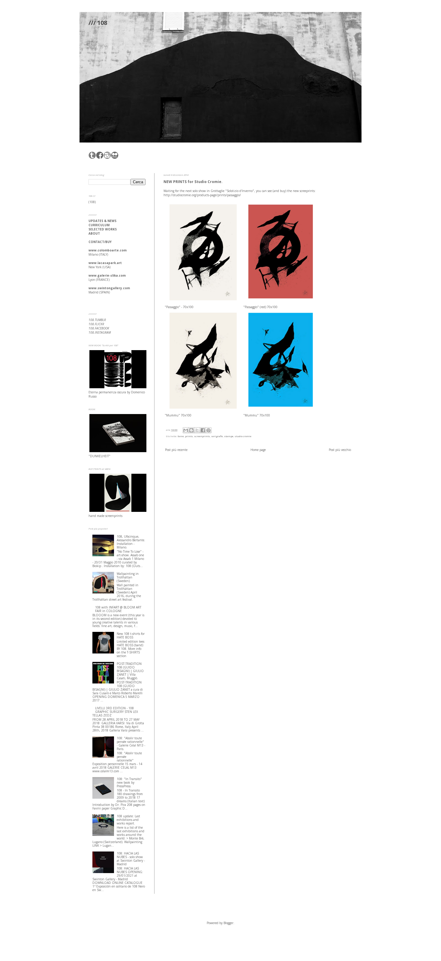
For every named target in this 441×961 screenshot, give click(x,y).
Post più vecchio (340, 450)
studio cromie (243, 436)
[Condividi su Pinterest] (209, 430)
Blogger (228, 923)
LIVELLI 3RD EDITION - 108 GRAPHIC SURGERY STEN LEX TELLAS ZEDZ (115, 711)
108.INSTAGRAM (99, 332)
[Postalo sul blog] (191, 430)
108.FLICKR (96, 324)
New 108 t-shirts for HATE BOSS (131, 635)
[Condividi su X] (197, 430)
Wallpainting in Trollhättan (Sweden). (128, 577)
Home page (258, 450)
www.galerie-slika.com (107, 275)
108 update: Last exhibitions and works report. (128, 819)
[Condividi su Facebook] (203, 430)
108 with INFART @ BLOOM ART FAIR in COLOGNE (118, 609)
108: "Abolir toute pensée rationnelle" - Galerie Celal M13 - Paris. (131, 743)
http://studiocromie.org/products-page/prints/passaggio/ (202, 195)
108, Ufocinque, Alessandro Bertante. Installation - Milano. (131, 541)
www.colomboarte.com (107, 250)
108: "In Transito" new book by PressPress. (129, 782)
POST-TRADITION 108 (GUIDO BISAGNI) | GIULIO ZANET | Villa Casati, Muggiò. (130, 671)
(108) (92, 202)
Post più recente (176, 450)
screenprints (202, 436)
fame (181, 436)
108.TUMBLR (97, 320)
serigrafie (217, 436)
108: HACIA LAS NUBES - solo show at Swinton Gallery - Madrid (131, 858)
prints (189, 436)
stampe (228, 436)
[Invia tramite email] (186, 430)
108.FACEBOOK (98, 328)
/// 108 (97, 23)
